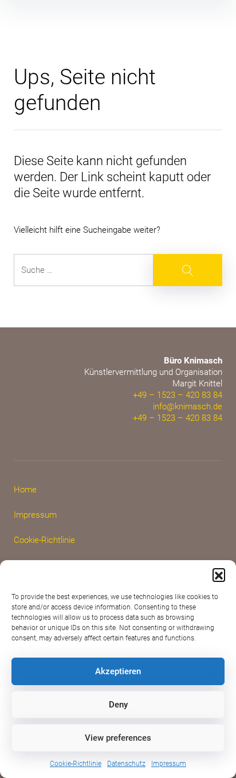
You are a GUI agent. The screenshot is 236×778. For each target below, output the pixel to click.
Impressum (168, 764)
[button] (219, 574)
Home (25, 489)
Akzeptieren (118, 671)
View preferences (118, 738)
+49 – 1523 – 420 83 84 (177, 395)
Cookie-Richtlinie (75, 764)
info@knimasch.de (187, 406)
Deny (118, 704)
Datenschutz (126, 764)
